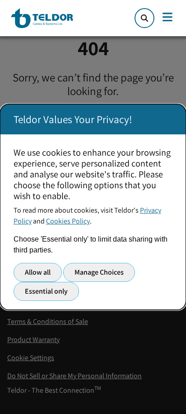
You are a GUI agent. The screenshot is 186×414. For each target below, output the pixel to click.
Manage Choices (99, 272)
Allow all (38, 272)
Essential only (46, 291)
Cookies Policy (68, 221)
